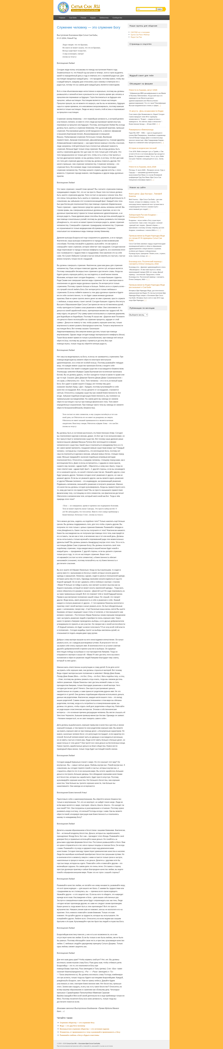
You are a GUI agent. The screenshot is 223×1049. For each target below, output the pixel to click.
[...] (160, 105)
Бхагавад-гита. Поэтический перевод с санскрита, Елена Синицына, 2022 (145, 262)
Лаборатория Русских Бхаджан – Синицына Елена (143, 215)
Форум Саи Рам (136, 37)
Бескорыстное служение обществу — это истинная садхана (84, 1029)
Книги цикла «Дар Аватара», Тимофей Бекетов (145, 194)
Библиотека (104, 17)
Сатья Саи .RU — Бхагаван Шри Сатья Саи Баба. (83, 1043)
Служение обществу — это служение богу (77, 1022)
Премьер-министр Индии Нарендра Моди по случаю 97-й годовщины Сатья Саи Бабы (147, 238)
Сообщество (117, 17)
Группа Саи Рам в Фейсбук (140, 34)
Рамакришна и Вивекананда (141, 129)
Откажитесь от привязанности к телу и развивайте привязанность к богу (90, 1032)
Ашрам (93, 17)
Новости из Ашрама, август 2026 (143, 90)
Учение (83, 17)
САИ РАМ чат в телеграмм (140, 32)
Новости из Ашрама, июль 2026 (142, 166)
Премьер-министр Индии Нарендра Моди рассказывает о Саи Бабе (147, 286)
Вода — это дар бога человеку (72, 1025)
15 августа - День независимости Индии (146, 111)
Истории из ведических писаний (143, 148)
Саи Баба (73, 17)
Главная (62, 17)
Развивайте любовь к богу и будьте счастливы (79, 1035)
